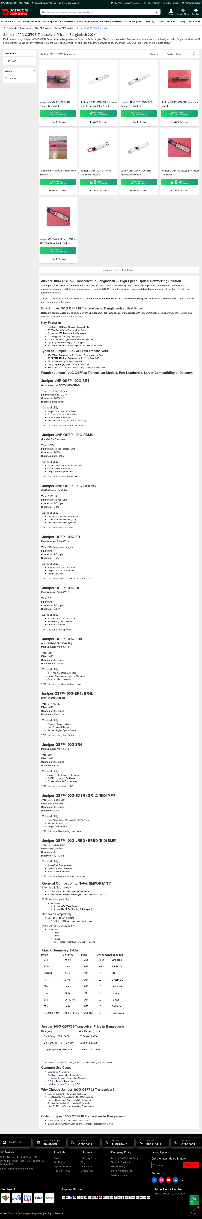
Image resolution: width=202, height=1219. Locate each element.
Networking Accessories (20, 28)
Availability (10, 53)
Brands (8, 70)
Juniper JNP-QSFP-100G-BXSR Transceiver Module (137, 104)
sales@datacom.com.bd (20, 1168)
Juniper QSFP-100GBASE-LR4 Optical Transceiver (181, 172)
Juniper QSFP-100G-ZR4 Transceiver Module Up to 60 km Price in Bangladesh (99, 104)
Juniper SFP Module (64, 28)
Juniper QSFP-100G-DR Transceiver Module (180, 104)
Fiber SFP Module (43, 28)
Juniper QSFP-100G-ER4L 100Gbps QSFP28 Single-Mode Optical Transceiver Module (58, 241)
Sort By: (170, 54)
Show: (152, 54)
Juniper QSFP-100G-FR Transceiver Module (58, 172)
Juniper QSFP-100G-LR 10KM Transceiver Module (96, 172)
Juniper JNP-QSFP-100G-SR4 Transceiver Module (136, 172)
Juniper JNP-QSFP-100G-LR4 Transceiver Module (55, 104)
